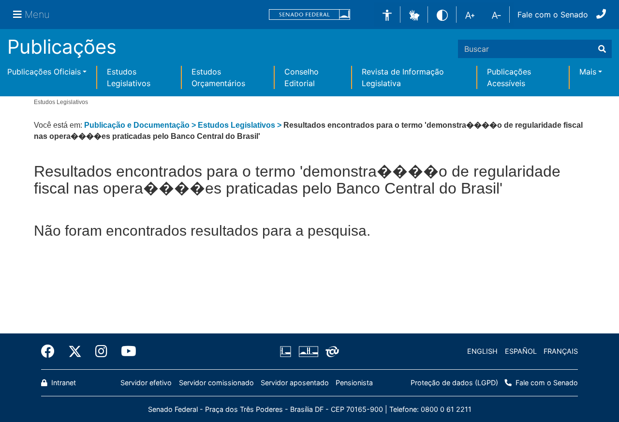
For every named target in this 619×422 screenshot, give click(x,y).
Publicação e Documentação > (141, 125)
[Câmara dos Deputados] (287, 351)
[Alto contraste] (442, 14)
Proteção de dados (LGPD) (454, 382)
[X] (74, 351)
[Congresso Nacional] (308, 351)
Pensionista (354, 382)
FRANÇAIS (561, 351)
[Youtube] (125, 351)
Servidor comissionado (216, 382)
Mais (587, 71)
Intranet (62, 382)
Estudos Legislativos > (240, 125)
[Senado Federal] (309, 14)
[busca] (602, 49)
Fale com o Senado (552, 14)
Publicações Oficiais (44, 71)
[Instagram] (101, 351)
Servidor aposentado (295, 382)
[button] (414, 14)
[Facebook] (51, 351)
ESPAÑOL (521, 351)
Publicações (62, 47)
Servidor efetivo (146, 382)
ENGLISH (482, 351)
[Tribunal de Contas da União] (330, 351)
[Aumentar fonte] (470, 14)
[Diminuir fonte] (496, 14)
